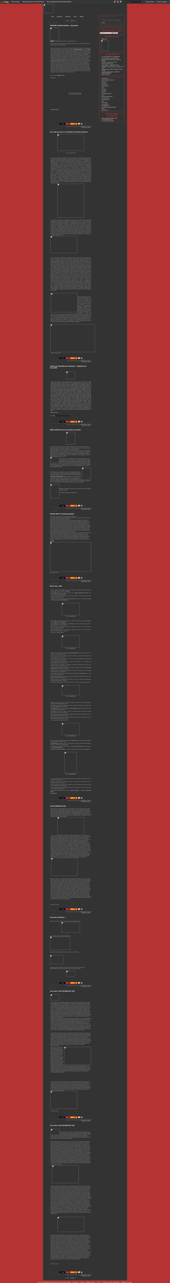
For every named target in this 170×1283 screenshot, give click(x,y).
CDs (52, 16)
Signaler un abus (90, 1282)
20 (68, 20)
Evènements (104, 84)
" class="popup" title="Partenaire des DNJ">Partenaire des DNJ (109, 119)
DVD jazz (104, 89)
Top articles (76, 1282)
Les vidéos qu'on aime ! (107, 93)
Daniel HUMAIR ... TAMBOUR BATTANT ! (110, 65)
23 (72, 20)
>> (75, 20)
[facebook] (115, 2)
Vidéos (81, 16)
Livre (103, 87)
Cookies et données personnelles (110, 1282)
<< (65, 20)
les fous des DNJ (105, 98)
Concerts (68, 16)
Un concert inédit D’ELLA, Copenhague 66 (111, 56)
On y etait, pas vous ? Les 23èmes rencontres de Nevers (69, 132)
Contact (103, 22)
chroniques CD (105, 110)
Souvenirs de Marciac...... (58, 917)
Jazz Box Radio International (108, 120)
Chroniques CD (105, 78)
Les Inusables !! (105, 104)
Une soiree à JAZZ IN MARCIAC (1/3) (62, 1125)
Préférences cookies (126, 1282)
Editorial (103, 92)
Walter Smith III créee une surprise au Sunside (65, 430)
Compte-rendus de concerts (85, 126)
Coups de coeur (105, 86)
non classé (104, 90)
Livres (75, 16)
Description (104, 19)
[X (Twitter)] (118, 2)
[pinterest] (121, 2)
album (103, 108)
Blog (103, 16)
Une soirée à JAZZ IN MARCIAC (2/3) (62, 991)
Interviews (60, 16)
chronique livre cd (105, 99)
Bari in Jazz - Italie (56, 586)
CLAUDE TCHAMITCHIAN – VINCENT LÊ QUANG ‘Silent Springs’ (111, 72)
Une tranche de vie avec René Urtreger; (110, 58)
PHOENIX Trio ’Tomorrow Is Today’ (109, 62)
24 (73, 20)
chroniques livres (105, 105)
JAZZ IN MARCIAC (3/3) (58, 806)
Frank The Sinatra (105, 74)
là (63, 75)
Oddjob (52, 41)
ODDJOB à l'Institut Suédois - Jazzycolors (64, 25)
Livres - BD (104, 81)
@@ (103, 101)
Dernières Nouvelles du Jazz (52, 1282)
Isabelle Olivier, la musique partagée (62, 514)
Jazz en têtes (104, 102)
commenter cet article (85, 127)
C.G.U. (99, 1282)
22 (70, 20)
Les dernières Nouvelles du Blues (109, 107)
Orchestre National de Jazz (107, 63)
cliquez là (59, 75)
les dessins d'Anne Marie (107, 96)
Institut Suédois (78, 49)
